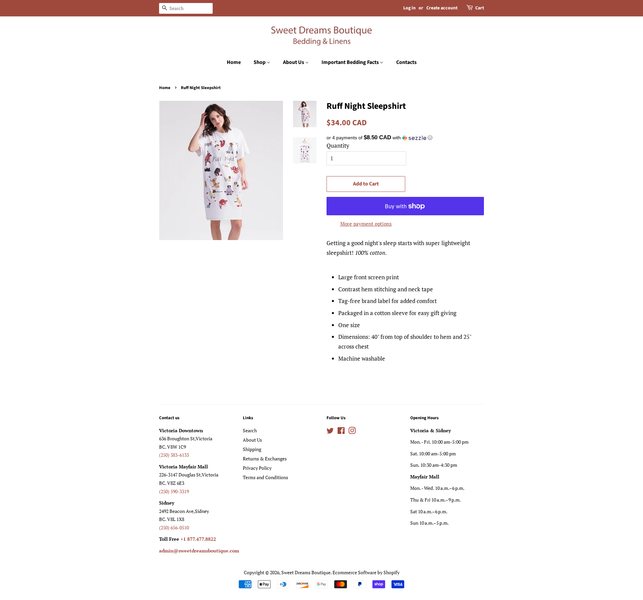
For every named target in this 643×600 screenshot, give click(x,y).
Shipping (252, 449)
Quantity (338, 145)
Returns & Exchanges (265, 458)
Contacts (406, 62)
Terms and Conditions (265, 477)
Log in (409, 8)
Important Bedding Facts (351, 62)
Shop (260, 62)
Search (250, 430)
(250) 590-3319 (174, 491)
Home (234, 62)
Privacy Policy (257, 468)
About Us (294, 62)
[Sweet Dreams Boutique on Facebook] (341, 432)
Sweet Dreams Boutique (306, 572)
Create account (441, 8)
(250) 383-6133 (174, 455)
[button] (405, 138)
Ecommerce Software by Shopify (366, 572)
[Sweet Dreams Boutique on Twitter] (330, 432)
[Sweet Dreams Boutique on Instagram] (352, 432)
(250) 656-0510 (174, 527)
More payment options (366, 223)
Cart (479, 8)
